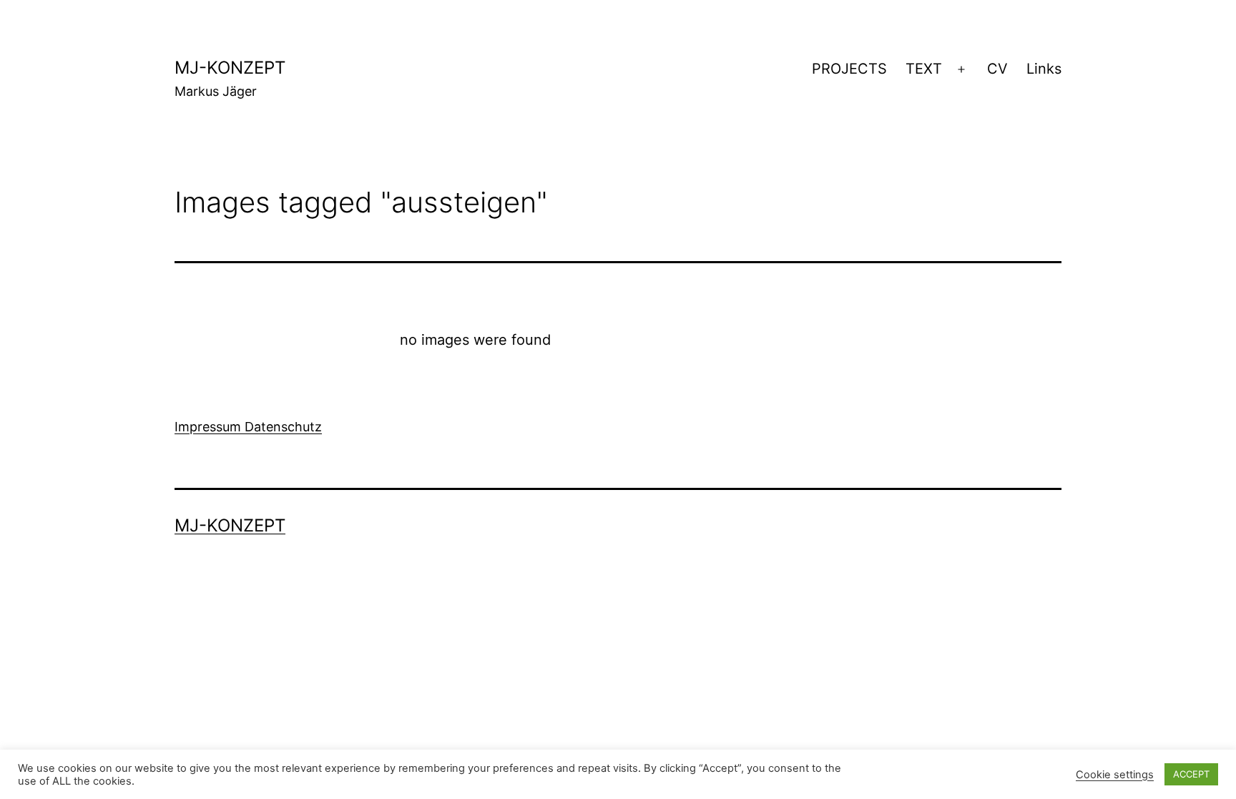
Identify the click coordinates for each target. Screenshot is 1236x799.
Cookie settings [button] (1115, 774)
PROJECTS (849, 68)
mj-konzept (230, 67)
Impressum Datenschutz (248, 426)
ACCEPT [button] (1191, 774)
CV (997, 68)
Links (1043, 68)
